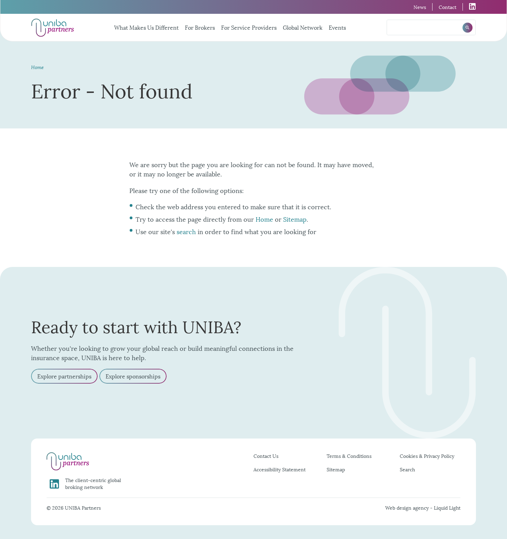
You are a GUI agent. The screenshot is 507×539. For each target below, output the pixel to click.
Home (264, 218)
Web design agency (407, 507)
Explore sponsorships (133, 376)
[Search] (468, 27)
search (186, 231)
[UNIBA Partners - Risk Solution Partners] (52, 28)
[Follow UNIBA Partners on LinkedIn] (469, 6)
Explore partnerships (64, 376)
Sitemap (295, 218)
